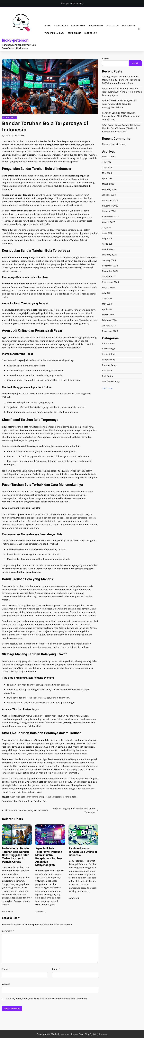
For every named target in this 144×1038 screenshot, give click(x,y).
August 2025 (108, 222)
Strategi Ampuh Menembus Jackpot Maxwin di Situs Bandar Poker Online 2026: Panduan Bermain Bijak (121, 79)
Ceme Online (74, 33)
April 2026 (107, 178)
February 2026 (109, 189)
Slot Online (90, 33)
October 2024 (109, 276)
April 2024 (107, 309)
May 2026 (107, 173)
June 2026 (107, 167)
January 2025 (109, 260)
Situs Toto (107, 388)
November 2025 (110, 206)
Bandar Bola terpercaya (39, 796)
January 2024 (109, 325)
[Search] (139, 29)
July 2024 (107, 293)
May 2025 (107, 238)
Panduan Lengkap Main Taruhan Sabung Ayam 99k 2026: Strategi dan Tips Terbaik (121, 116)
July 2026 (107, 162)
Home (47, 25)
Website (6, 984)
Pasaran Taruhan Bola (64, 796)
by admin (6, 136)
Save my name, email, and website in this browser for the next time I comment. (46, 998)
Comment (8, 931)
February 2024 (109, 320)
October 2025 (109, 211)
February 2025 (109, 254)
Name (6, 969)
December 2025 (110, 200)
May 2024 (107, 304)
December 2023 (110, 331)
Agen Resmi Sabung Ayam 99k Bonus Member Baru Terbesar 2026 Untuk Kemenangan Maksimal (121, 128)
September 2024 (110, 282)
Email (56, 969)
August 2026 (108, 156)
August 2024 (108, 287)
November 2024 (110, 271)
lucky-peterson (15, 40)
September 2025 (110, 216)
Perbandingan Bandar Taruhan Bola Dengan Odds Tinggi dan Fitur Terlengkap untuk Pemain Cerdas (15, 855)
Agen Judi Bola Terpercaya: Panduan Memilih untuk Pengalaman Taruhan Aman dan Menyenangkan (48, 857)
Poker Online (61, 25)
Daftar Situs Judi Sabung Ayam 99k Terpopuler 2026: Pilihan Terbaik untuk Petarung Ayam (122, 91)
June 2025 (107, 233)
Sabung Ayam (78, 25)
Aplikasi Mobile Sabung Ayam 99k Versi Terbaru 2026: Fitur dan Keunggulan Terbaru (119, 104)
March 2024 (108, 314)
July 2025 (107, 227)
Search (105, 58)
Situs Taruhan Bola (37, 801)
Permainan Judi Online (13, 801)
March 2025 (108, 249)
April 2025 (107, 244)
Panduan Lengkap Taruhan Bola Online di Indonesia (82, 852)
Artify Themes (100, 1034)
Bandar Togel (96, 25)
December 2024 (110, 265)
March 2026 (108, 184)
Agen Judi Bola (17, 796)
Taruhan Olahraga (54, 33)
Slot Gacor (113, 25)
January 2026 (109, 195)
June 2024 (107, 298)
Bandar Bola (128, 25)
